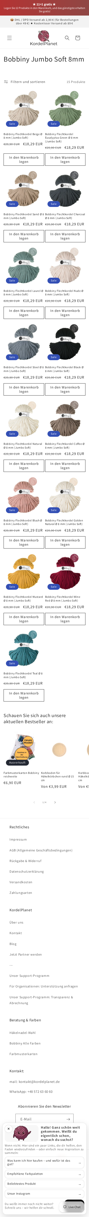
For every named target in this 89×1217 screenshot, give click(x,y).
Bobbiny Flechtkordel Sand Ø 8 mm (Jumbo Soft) (24, 216)
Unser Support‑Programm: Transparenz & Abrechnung (41, 1000)
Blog (12, 944)
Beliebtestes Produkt (21, 1184)
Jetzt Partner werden (25, 954)
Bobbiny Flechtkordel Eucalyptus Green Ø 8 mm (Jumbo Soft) (61, 137)
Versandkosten (21, 882)
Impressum (18, 839)
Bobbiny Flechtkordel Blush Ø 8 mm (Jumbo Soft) (23, 522)
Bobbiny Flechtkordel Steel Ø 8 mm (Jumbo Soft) (24, 369)
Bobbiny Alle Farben (25, 1043)
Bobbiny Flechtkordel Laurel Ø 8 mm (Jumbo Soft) (23, 292)
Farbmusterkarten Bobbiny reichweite (21, 774)
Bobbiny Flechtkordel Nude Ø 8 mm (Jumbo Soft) (64, 292)
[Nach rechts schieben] (55, 802)
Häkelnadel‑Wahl (22, 1033)
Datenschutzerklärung (26, 871)
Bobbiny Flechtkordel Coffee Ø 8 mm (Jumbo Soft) (65, 445)
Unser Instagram (18, 1194)
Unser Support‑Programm (29, 976)
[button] (9, 38)
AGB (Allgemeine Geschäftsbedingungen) (40, 850)
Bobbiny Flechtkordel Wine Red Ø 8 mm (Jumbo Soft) (62, 598)
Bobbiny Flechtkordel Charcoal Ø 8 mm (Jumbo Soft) (65, 216)
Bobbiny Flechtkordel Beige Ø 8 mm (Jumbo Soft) (23, 136)
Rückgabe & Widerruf (25, 861)
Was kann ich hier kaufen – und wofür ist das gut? (38, 1162)
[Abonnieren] (68, 1119)
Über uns (16, 922)
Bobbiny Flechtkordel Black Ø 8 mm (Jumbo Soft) (64, 369)
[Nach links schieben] (34, 802)
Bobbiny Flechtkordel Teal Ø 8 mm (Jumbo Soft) (23, 675)
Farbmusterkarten (23, 1054)
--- (11, 965)
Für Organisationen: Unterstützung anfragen (43, 986)
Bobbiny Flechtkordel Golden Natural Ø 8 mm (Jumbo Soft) (64, 522)
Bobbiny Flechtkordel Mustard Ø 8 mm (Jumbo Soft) (23, 598)
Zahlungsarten (20, 893)
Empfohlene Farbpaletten (25, 1174)
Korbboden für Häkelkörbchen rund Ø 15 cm (57, 776)
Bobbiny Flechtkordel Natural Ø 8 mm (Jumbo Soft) (23, 445)
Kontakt (15, 933)
